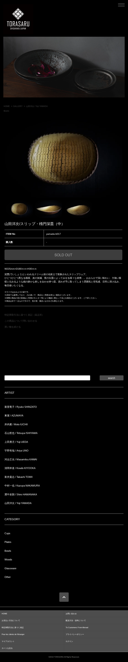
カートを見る (7, 648)
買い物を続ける (12, 326)
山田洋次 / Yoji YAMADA (37, 106)
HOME (7, 106)
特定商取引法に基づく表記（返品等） (24, 314)
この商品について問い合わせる (20, 320)
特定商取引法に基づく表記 (13, 627)
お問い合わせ (71, 614)
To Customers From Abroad (77, 627)
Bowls (6, 111)
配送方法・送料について (76, 620)
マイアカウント (8, 641)
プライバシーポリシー (75, 634)
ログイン (69, 641)
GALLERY (17, 106)
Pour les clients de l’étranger (13, 634)
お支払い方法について (11, 620)
